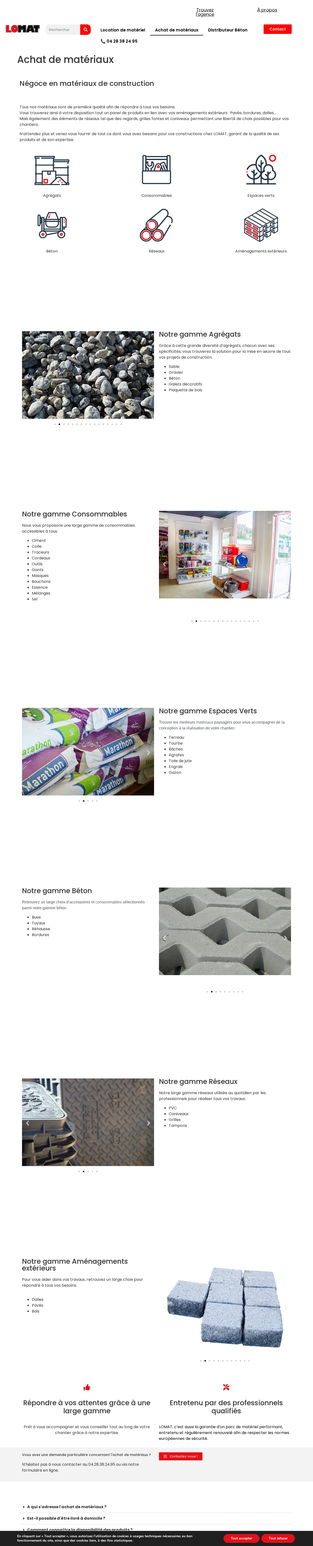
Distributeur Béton (227, 30)
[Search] (85, 29)
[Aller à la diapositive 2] (59, 424)
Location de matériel (123, 30)
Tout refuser (278, 1538)
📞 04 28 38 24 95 (119, 41)
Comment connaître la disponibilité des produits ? (80, 1530)
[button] (27, 376)
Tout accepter (241, 1538)
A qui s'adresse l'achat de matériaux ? (66, 1507)
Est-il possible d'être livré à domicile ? (66, 1518)
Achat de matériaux (176, 30)
